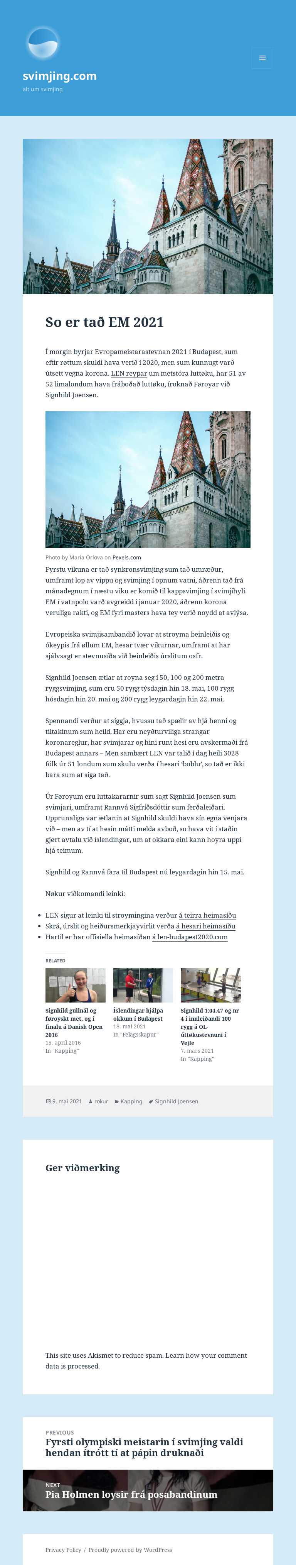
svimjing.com (60, 75)
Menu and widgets (262, 68)
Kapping (132, 1101)
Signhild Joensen (176, 1101)
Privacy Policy (63, 1549)
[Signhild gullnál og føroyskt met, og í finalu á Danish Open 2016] (75, 985)
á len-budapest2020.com (190, 936)
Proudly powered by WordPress (130, 1549)
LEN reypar (129, 373)
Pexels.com (127, 557)
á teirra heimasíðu (207, 915)
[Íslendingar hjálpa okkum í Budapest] (143, 985)
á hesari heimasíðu (205, 925)
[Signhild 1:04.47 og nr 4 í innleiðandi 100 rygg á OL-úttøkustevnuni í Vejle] (210, 985)
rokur (101, 1101)
